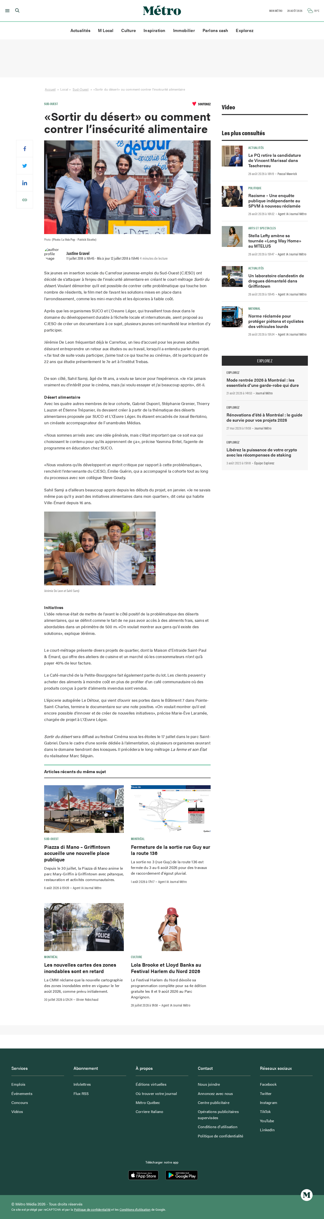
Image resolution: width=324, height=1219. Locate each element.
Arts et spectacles (262, 228)
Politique (254, 188)
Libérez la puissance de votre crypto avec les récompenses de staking (262, 452)
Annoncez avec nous (215, 1093)
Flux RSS (81, 1093)
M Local (106, 30)
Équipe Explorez (264, 463)
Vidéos (17, 1111)
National (254, 308)
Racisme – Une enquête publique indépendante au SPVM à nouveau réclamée (274, 200)
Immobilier (184, 30)
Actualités (80, 30)
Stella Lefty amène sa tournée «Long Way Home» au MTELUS (274, 240)
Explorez (245, 30)
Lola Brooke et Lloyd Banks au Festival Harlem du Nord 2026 (166, 967)
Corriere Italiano (149, 1111)
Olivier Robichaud (87, 999)
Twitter (266, 1093)
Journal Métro (264, 393)
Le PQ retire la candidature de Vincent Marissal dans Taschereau (274, 160)
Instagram (268, 1102)
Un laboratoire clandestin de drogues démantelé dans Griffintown (276, 280)
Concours (19, 1102)
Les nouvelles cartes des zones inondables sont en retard (80, 967)
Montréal (138, 838)
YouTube (267, 1120)
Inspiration (154, 30)
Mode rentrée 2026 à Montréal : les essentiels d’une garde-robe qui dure (263, 382)
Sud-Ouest (80, 89)
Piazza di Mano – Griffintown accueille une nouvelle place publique (77, 853)
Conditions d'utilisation (135, 1209)
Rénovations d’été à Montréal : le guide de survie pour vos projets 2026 (264, 417)
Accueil (50, 89)
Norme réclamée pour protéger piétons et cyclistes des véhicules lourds (276, 321)
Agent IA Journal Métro (87, 887)
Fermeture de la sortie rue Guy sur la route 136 (170, 849)
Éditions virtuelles (151, 1084)
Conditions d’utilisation (217, 1126)
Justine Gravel (77, 253)
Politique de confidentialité (220, 1136)
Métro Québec (148, 1102)
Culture (128, 30)
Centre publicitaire (213, 1102)
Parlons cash (215, 30)
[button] (6, 11)
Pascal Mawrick (287, 173)
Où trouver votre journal (156, 1093)
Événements (21, 1093)
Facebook (268, 1084)
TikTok (265, 1111)
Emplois (18, 1084)
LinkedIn (267, 1129)
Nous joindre (209, 1084)
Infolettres (82, 1084)
